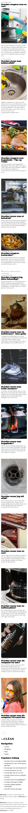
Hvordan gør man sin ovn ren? (13, 773)
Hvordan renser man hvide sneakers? (11, 388)
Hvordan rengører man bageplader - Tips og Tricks (12, 160)
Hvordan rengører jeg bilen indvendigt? (11, 278)
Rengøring (7, 749)
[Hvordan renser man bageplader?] (14, 421)
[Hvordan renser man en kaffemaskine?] (14, 585)
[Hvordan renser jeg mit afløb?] (14, 476)
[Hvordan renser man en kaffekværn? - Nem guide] (14, 311)
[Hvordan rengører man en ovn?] (14, 25)
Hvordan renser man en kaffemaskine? (12, 607)
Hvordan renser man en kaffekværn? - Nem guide (13, 333)
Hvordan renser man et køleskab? (12, 217)
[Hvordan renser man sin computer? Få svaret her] (14, 695)
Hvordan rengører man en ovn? (14, 5)
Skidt (6, 751)
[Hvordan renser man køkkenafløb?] (14, 82)
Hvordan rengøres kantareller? (10, 254)
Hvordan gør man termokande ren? (15, 768)
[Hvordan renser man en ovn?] (14, 531)
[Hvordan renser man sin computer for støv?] (14, 640)
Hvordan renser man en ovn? (12, 552)
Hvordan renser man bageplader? (11, 442)
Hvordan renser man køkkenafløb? (11, 62)
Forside (6, 747)
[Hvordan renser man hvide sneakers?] (14, 366)
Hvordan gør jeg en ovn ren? (13, 770)
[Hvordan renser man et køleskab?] (14, 196)
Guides (6, 754)
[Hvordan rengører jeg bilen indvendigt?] (14, 272)
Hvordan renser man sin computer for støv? (13, 662)
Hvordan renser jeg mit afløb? (12, 497)
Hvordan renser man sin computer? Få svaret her (13, 716)
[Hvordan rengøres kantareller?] (14, 242)
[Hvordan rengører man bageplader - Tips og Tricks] (14, 137)
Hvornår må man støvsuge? (13, 789)
